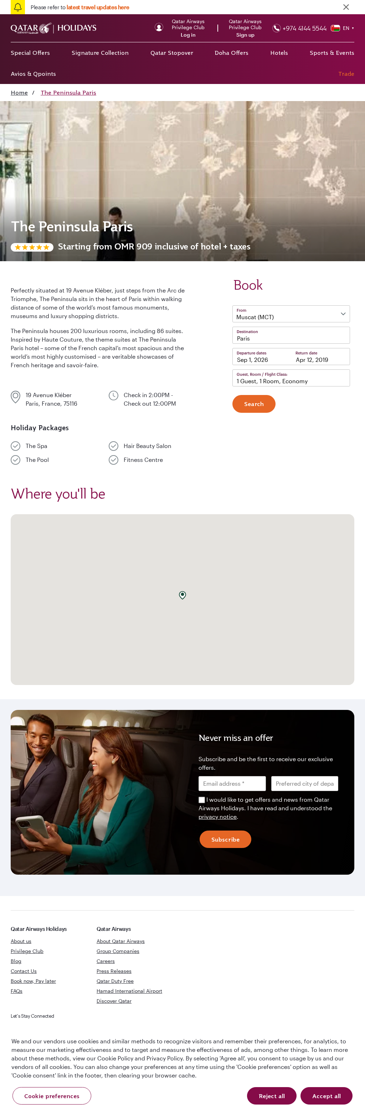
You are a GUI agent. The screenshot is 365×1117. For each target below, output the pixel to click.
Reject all (272, 1096)
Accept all (326, 1096)
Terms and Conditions (158, 608)
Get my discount (117, 639)
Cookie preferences (51, 1096)
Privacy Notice (121, 617)
